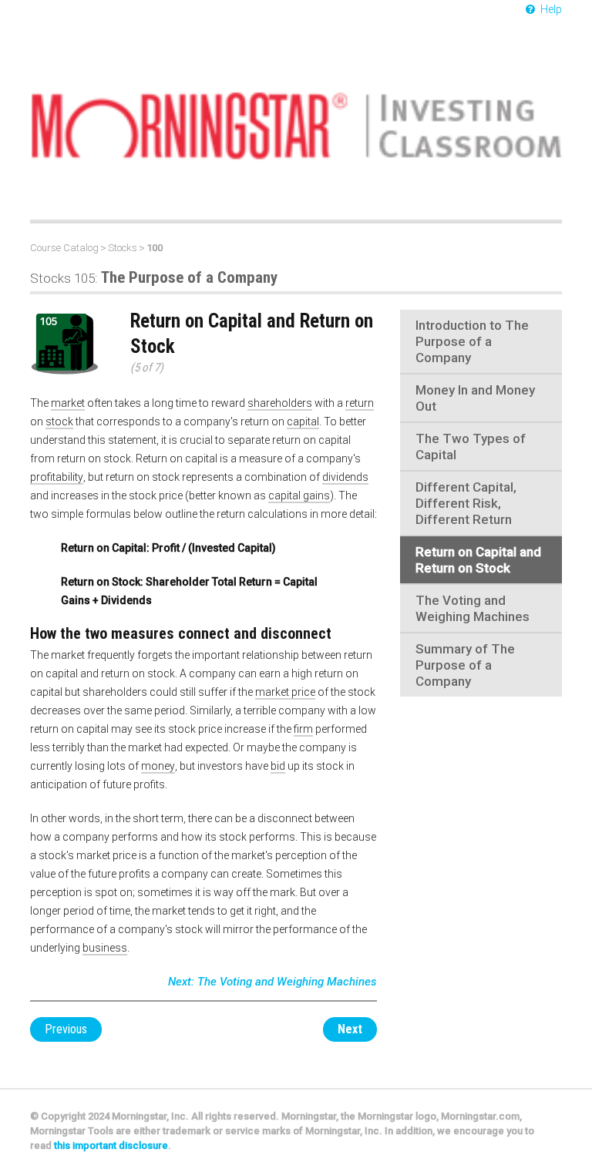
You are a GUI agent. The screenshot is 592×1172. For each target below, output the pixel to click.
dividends (345, 477)
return (359, 403)
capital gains (299, 495)
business (104, 948)
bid (278, 766)
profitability (56, 477)
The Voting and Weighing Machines (472, 608)
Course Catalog (64, 248)
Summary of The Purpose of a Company (465, 665)
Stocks (122, 248)
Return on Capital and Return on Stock (478, 560)
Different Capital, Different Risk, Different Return (465, 503)
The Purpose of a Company (154, 277)
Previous (66, 1029)
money (158, 766)
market (68, 403)
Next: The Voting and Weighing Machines (272, 982)
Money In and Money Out (475, 398)
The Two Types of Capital (470, 446)
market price (285, 692)
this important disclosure (111, 1145)
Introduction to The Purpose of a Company (472, 341)
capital (303, 421)
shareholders (279, 403)
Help (550, 9)
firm (303, 729)
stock (59, 421)
